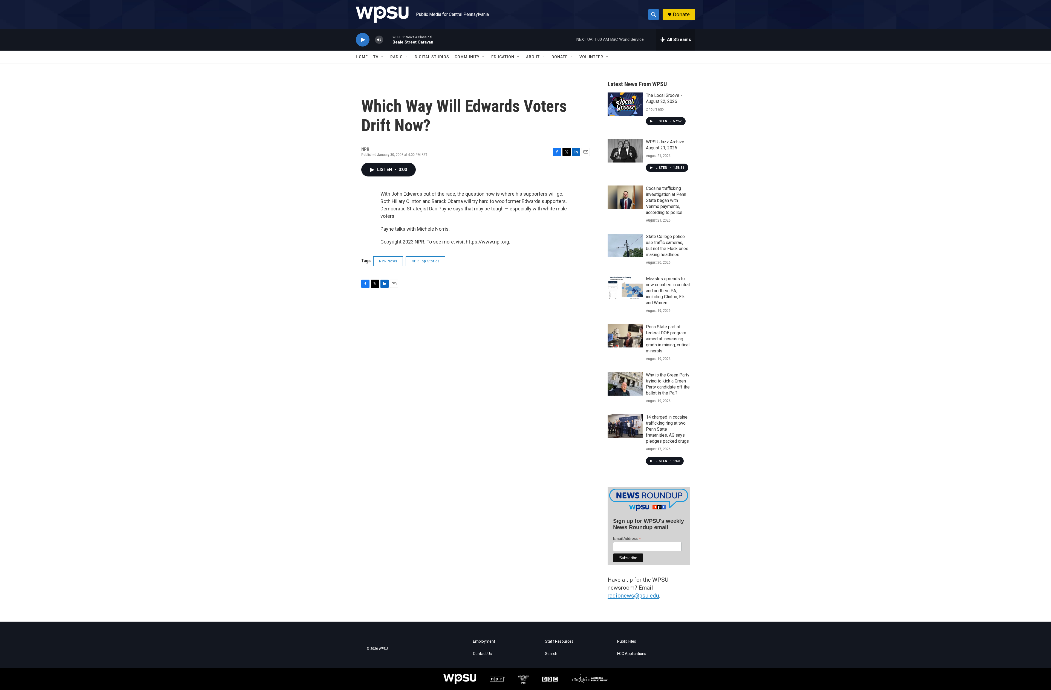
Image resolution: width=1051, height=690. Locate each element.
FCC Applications (631, 654)
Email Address (627, 538)
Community (467, 57)
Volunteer (591, 57)
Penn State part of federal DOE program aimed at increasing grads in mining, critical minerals (667, 338)
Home (362, 57)
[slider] (388, 39)
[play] (362, 40)
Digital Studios (432, 57)
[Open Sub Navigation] (382, 57)
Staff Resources (559, 641)
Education (502, 57)
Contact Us (482, 654)
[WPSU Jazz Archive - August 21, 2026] (625, 151)
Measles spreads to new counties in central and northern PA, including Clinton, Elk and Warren (668, 290)
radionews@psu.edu (633, 595)
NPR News (388, 261)
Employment (484, 641)
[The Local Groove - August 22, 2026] (625, 104)
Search (551, 654)
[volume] (379, 40)
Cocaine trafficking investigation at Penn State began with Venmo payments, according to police (666, 200)
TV (376, 57)
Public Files (626, 641)
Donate (681, 14)
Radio (396, 57)
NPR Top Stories (425, 261)
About (533, 57)
